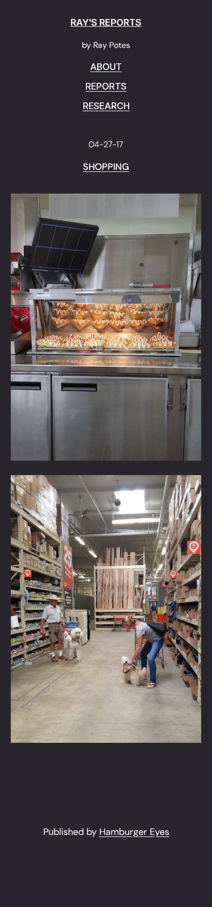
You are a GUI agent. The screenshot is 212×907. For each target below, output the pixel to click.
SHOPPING (106, 167)
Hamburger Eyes (134, 832)
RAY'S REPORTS (106, 22)
